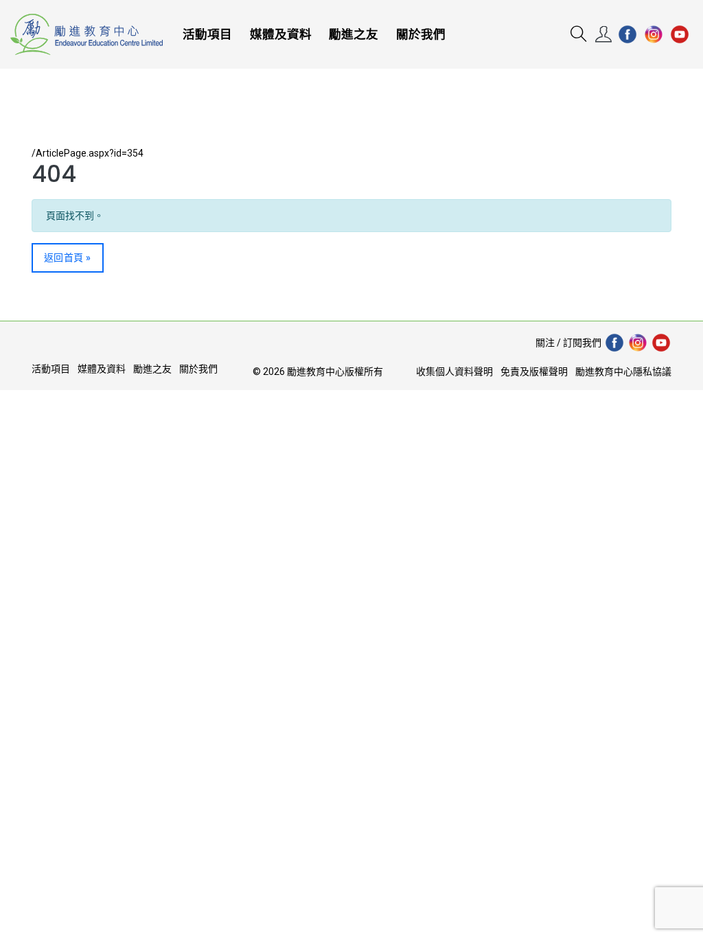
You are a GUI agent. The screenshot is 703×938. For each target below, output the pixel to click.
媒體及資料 (281, 34)
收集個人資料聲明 (454, 371)
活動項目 (207, 34)
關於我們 (421, 34)
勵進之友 (353, 34)
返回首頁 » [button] (67, 257)
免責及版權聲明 (534, 371)
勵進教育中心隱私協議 (623, 371)
